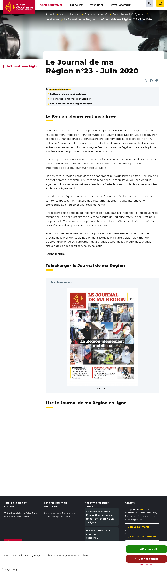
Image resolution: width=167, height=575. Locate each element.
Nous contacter (140, 527)
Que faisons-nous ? (96, 14)
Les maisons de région (143, 536)
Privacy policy (9, 569)
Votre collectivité (70, 14)
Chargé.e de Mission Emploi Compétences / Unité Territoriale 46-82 (100, 515)
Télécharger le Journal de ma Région (70, 98)
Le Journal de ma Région (79, 19)
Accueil (50, 14)
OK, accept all (148, 549)
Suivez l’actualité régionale (129, 14)
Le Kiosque (52, 19)
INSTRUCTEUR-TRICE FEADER (98, 532)
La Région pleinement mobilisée (68, 94)
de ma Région (22, 66)
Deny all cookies (148, 558)
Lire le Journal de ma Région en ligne (71, 103)
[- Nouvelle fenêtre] (102, 336)
